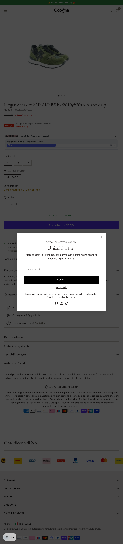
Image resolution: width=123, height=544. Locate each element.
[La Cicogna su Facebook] (56, 303)
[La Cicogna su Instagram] (61, 303)
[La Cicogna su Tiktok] (67, 303)
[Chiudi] (101, 236)
